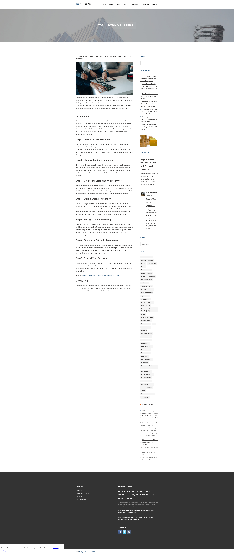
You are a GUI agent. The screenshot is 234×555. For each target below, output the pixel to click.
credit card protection (147, 292)
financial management (147, 317)
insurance (144, 330)
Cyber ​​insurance (145, 305)
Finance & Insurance (83, 493)
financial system (145, 324)
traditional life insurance (147, 394)
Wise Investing (132, 512)
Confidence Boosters (146, 286)
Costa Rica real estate (147, 289)
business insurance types (148, 276)
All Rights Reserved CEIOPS (87, 552)
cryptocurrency (145, 296)
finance (143, 314)
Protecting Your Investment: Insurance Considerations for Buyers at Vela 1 (149, 111)
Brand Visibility (152, 263)
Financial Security (146, 320)
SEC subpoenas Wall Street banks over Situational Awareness (149, 442)
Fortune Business (147, 404)
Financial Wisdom (149, 510)
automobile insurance (147, 260)
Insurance (80, 496)
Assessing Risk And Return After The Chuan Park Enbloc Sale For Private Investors (148, 104)
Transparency (145, 397)
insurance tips (145, 343)
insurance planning (146, 336)
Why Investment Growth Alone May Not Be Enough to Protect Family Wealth (148, 79)
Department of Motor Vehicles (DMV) (146, 310)
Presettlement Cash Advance (146, 367)
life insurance (144, 356)
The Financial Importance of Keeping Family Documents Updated (149, 96)
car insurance (145, 283)
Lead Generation (145, 353)
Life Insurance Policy (147, 359)
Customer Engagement (147, 302)
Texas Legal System (146, 387)
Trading (143, 390)
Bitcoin (143, 263)
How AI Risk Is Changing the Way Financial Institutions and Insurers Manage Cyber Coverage (148, 87)
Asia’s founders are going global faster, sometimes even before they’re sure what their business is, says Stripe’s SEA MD (149, 415)
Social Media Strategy (147, 384)
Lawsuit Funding (145, 349)
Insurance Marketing (146, 333)
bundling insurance (146, 270)
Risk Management (146, 381)
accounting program (146, 257)
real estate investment (147, 374)
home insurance (145, 327)
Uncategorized (81, 499)
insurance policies (146, 340)
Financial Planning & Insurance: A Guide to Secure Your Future (101, 275)
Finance (79, 490)
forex (154, 324)
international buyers (146, 346)
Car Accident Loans (146, 279)
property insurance (146, 371)
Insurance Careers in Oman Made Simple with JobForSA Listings (149, 127)
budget (143, 266)
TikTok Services (122, 512)
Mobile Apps (144, 362)
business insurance (146, 273)
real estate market (146, 377)
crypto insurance (145, 299)
